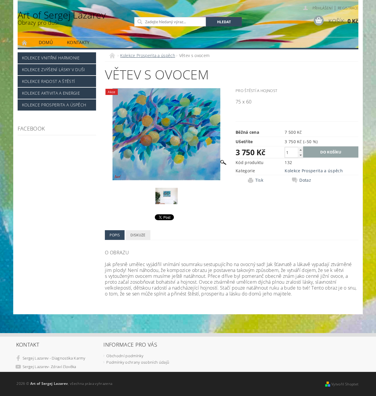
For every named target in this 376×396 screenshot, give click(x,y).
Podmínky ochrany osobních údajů (137, 362)
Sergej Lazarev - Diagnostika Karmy (54, 358)
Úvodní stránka (25, 42)
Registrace (348, 8)
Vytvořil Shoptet (344, 384)
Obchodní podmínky (124, 355)
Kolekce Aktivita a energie (51, 93)
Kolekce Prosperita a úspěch (54, 105)
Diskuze (137, 235)
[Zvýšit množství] (300, 150)
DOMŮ (46, 42)
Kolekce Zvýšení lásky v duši (53, 69)
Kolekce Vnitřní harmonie (51, 58)
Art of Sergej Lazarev (62, 17)
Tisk (259, 180)
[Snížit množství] (300, 155)
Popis (115, 235)
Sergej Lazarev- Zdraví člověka (49, 366)
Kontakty (78, 42)
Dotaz (305, 180)
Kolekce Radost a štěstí (48, 81)
